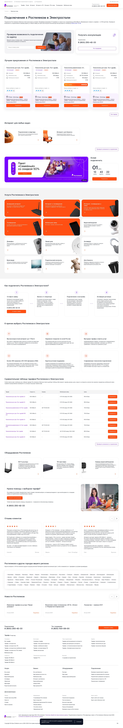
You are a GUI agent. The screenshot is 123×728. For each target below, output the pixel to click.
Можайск (77, 580)
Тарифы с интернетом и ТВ (11, 645)
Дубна (15, 577)
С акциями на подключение (69, 657)
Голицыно (69, 574)
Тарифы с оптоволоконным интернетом (72, 645)
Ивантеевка (52, 577)
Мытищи (97, 580)
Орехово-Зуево (25, 582)
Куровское (10, 580)
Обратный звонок (112, 5)
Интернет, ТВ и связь (50, 5)
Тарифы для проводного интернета (71, 643)
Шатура (56, 585)
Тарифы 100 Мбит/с (9, 657)
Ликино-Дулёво (19, 580)
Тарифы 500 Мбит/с (9, 662)
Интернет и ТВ (39, 5)
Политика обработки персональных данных (56, 715)
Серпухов (103, 582)
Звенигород (44, 577)
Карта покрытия (37, 700)
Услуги (27, 5)
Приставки (64, 674)
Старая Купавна (12, 585)
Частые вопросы (66, 700)
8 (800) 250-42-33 (98, 6)
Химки (38, 585)
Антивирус (7, 679)
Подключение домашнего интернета (100, 676)
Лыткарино (54, 580)
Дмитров (92, 574)
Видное (37, 574)
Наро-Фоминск (106, 580)
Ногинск (114, 580)
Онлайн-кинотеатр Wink (10, 697)
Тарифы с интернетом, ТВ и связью (13, 650)
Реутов (80, 582)
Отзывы (6, 702)
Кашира (64, 577)
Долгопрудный (101, 574)
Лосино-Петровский (36, 580)
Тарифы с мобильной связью (40, 645)
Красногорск (97, 577)
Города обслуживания (67, 707)
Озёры (17, 582)
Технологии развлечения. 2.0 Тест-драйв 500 (16, 425)
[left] (112, 518)
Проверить (41, 47)
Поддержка (39, 1)
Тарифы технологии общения (98, 645)
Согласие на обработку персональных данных (31, 716)
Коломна (75, 577)
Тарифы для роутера (38, 650)
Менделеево (69, 580)
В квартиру (13, 635)
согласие (60, 721)
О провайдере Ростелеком (40, 697)
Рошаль (86, 582)
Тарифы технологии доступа (98, 643)
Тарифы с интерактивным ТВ (40, 648)
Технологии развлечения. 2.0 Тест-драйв (74, 68)
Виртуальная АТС (37, 685)
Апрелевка (10, 574)
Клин (69, 577)
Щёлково (62, 585)
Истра (58, 577)
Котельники (89, 577)
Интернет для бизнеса (39, 679)
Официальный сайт (38, 709)
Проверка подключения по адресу (24, 1)
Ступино (20, 585)
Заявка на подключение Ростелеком (100, 674)
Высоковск (62, 574)
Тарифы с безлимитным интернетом (71, 648)
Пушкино (60, 582)
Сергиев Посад (94, 582)
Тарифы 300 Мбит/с (9, 660)
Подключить (18, 105)
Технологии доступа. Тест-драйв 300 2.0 (104, 68)
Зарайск (36, 577)
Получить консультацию (15, 498)
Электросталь (114, 1)
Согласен (78, 721)
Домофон (7, 674)
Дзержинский (84, 574)
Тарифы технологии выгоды (98, 641)
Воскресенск (53, 574)
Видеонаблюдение (9, 676)
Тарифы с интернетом (10, 643)
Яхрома (97, 585)
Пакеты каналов (8, 704)
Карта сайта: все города (97, 697)
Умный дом (7, 681)
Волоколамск (44, 574)
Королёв (81, 577)
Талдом (26, 585)
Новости (7, 700)
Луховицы (46, 580)
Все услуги (7, 672)
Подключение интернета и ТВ (98, 679)
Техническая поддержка (68, 697)
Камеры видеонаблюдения (69, 676)
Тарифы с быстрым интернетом (41, 643)
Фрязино (32, 585)
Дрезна (10, 577)
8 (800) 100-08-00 (60, 628)
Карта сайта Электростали (98, 700)
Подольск (46, 582)
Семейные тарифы (38, 641)
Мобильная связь (68, 5)
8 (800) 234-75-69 (76, 23)
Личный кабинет (37, 704)
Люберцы (61, 580)
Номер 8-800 (36, 683)
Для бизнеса (9, 1)
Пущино (66, 582)
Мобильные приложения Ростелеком (42, 702)
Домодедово (110, 574)
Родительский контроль (10, 685)
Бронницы (25, 574)
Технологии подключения (68, 704)
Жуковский (29, 577)
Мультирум (7, 683)
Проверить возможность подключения (107, 149)
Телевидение (59, 5)
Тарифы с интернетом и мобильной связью (15, 648)
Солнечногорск (112, 582)
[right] (116, 518)
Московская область (87, 580)
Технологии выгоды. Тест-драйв (14, 431)
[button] (61, 22)
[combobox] (21, 47)
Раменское (73, 582)
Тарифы (23, 5)
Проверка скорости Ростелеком (70, 709)
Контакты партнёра (67, 702)
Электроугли (89, 585)
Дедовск (76, 574)
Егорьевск (21, 577)
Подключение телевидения (98, 681)
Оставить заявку (16, 311)
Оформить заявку (108, 627)
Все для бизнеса (37, 672)
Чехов (50, 585)
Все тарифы (114, 114)
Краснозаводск (107, 577)
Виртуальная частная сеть (39, 674)
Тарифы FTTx (36, 657)
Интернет (32, 5)
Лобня (27, 580)
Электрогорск (71, 585)
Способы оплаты (37, 707)
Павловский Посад (36, 582)
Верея (31, 574)
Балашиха (17, 574)
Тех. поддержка (97, 48)
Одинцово (10, 582)
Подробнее (36, 612)
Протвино (53, 582)
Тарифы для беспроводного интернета (72, 641)
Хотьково (44, 585)
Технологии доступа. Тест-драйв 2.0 (17, 68)
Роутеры (64, 672)
